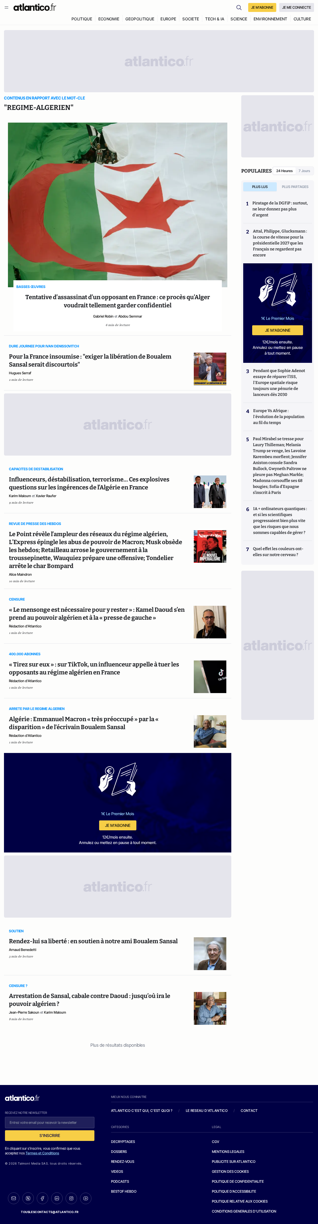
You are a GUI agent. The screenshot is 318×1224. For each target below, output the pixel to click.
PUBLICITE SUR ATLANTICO (233, 1161)
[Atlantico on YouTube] (85, 1198)
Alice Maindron (20, 574)
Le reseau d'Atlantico (207, 1110)
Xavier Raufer (46, 496)
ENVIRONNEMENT (270, 18)
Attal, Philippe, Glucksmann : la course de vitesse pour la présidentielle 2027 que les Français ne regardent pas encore (280, 243)
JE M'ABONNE (262, 7)
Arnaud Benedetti (22, 949)
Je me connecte (296, 7)
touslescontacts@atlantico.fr (50, 1212)
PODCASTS (120, 1181)
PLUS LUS (260, 187)
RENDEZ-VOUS (122, 1161)
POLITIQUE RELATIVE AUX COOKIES (240, 1201)
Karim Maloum (20, 496)
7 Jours (304, 171)
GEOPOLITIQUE (139, 18)
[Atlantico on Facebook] (42, 1198)
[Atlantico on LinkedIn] (57, 1198)
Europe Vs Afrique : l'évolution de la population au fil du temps (278, 416)
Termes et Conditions (42, 1153)
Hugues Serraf (20, 373)
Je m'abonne (117, 825)
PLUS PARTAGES (295, 187)
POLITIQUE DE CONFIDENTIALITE (238, 1181)
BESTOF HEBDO (123, 1191)
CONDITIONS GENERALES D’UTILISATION (244, 1211)
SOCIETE (190, 18)
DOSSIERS (119, 1151)
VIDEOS (117, 1171)
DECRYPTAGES (123, 1141)
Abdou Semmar (130, 316)
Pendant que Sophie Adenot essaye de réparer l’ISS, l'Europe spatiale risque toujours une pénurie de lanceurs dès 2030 (279, 382)
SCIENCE (239, 18)
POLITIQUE (82, 18)
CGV (215, 1141)
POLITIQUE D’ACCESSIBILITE (234, 1191)
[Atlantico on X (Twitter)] (28, 1198)
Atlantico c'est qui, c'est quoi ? (142, 1110)
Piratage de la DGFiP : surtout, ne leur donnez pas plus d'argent (280, 209)
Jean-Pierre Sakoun (24, 1012)
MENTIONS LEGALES (228, 1151)
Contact (249, 1110)
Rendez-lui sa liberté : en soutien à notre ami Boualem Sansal (93, 941)
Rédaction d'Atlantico (25, 626)
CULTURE (302, 18)
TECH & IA (214, 18)
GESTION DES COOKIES (230, 1171)
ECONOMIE (108, 18)
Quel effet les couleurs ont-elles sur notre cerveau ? (278, 551)
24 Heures (284, 171)
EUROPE (168, 18)
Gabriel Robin (103, 316)
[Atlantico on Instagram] (71, 1198)
